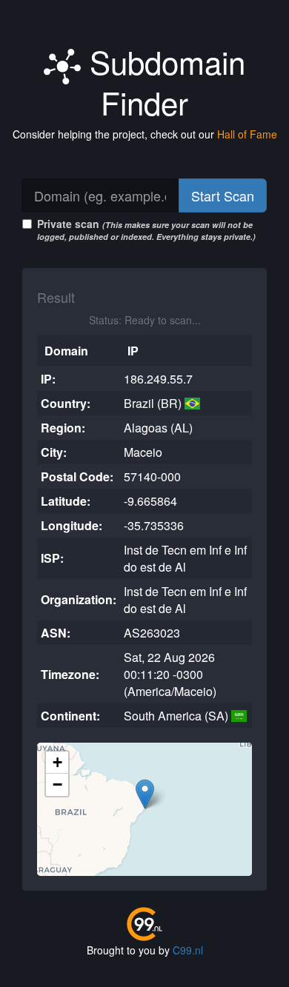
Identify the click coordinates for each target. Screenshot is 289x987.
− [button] (57, 784)
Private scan (146, 229)
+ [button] (57, 762)
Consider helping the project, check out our (145, 134)
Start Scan (222, 195)
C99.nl (188, 950)
